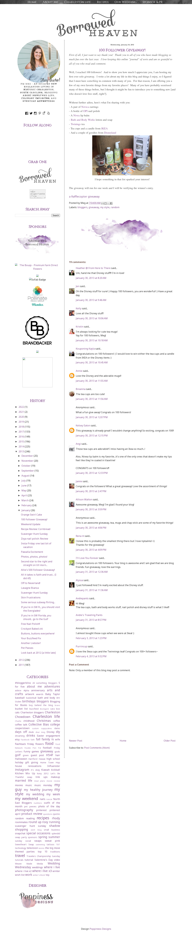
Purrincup (81, 646)
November (27, 460)
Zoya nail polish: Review (34, 538)
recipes (43, 817)
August (25, 475)
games (35, 751)
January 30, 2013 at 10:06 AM (92, 318)
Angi (78, 443)
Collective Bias (38, 724)
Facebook (25, 739)
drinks (30, 735)
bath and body (46, 697)
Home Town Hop (50, 762)
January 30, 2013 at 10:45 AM (92, 362)
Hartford (32, 758)
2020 (22, 416)
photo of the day (49, 806)
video (57, 859)
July (23, 480)
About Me (50, 2)
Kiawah (45, 769)
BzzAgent (44, 708)
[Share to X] (108, 203)
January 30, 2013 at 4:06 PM (91, 527)
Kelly (78, 308)
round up (34, 822)
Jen (77, 286)
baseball (20, 697)
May (24, 490)
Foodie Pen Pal (33, 747)
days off (21, 732)
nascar (49, 799)
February (26, 505)
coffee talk (21, 724)
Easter (40, 735)
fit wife (55, 739)
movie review (53, 781)
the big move (52, 848)
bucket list (21, 708)
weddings (37, 867)
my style (105, 207)
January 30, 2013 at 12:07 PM (92, 417)
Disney (50, 732)
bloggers (82, 207)
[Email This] (102, 203)
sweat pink (52, 840)
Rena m (80, 536)
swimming (40, 844)
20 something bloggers (44, 683)
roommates (21, 822)
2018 (22, 426)
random (115, 207)
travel (20, 855)
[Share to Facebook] (111, 203)
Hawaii (42, 758)
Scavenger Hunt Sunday (34, 533)
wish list (20, 874)
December (27, 455)
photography (24, 810)
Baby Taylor (52, 694)
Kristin (79, 326)
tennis (41, 848)
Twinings (76, 124)
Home (32, 2)
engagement (53, 735)
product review (31, 814)
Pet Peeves (27, 648)
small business (52, 829)
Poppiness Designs (100, 928)
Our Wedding (125, 2)
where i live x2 (23, 871)
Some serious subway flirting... (38, 602)
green (26, 755)
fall (38, 739)
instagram (22, 770)
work (28, 875)
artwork (29, 694)
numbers (38, 803)
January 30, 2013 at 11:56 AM (92, 399)
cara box (55, 708)
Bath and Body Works (83, 119)
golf (18, 755)
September (27, 470)
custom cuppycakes (42, 728)
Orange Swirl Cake (31, 514)
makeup (55, 777)
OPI (85, 111)
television (32, 848)
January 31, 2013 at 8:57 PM (91, 619)
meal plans (39, 781)
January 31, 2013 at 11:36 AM (92, 590)
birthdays (28, 701)
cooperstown (22, 728)
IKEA (104, 128)
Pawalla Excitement (32, 551)
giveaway (94, 207)
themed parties (25, 851)
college (55, 724)
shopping (21, 829)
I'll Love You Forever (87, 558)
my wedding (35, 794)
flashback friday (24, 744)
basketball (31, 697)
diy (58, 732)
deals (31, 732)
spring (42, 837)
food (49, 743)
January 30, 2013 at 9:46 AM (91, 300)
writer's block (39, 875)
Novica (85, 107)
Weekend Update (30, 524)
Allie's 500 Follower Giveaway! (38, 570)
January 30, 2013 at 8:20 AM (91, 278)
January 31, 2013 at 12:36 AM (92, 571)
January (26, 510)
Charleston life (77, 2)
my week (53, 794)
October (26, 465)
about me (34, 686)
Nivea (76, 115)
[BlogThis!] (105, 203)
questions (47, 814)
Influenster (53, 766)
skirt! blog (36, 829)
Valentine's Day (43, 859)
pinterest (41, 810)
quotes (56, 814)
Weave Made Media (29, 863)
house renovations (28, 766)
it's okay (35, 769)
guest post (37, 755)
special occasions (38, 833)
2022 (22, 407)
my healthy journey (38, 790)
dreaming (20, 735)
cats (17, 712)
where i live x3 (42, 871)
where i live (52, 867)
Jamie (79, 481)
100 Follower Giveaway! (34, 519)
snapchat (20, 833)
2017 (22, 431)
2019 (22, 421)
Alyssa (79, 580)
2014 (22, 446)
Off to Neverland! (30, 583)
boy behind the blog (41, 705)
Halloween (21, 758)
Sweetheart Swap (24, 844)
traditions (55, 851)
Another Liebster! (31, 643)
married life (23, 780)
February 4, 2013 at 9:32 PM (91, 656)
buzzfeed (34, 708)
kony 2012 (42, 773)
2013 (22, 451)
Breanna (81, 389)
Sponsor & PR (152, 2)
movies (19, 785)
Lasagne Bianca (30, 588)
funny (27, 751)
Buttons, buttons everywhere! (37, 633)
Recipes (102, 2)
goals (57, 751)
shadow (54, 826)
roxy (45, 822)
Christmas (44, 721)
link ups (42, 777)
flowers (39, 744)
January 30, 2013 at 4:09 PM (91, 549)
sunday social (23, 840)
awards (39, 694)
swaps (38, 840)
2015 (22, 441)
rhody (56, 818)
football (47, 747)
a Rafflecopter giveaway (84, 196)
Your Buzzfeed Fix (31, 638)
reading (30, 818)
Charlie (18, 721)
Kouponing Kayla (85, 348)
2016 (22, 436)
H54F (49, 755)
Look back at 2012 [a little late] (38, 652)
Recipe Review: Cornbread (35, 529)
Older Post (170, 740)
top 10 (42, 851)
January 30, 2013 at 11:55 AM (92, 380)
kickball (55, 769)
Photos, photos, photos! (34, 556)
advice (18, 690)
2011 (22, 665)
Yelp (47, 874)
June (24, 485)
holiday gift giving (26, 762)
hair (57, 755)
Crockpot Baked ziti (32, 628)
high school (53, 758)
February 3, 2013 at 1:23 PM (91, 638)
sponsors (32, 837)
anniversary (38, 690)
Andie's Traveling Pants (89, 615)
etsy (17, 739)
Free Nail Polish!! (30, 624)
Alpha (26, 690)
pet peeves (30, 806)
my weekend (26, 798)
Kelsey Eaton (83, 425)
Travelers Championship (39, 856)
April (24, 495)
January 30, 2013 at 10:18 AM (92, 340)
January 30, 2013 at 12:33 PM (92, 473)
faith (33, 739)
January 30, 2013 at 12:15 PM (92, 435)
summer (54, 837)
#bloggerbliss (23, 683)
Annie (79, 370)
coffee (56, 720)
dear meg (40, 732)
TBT (58, 844)
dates (57, 728)
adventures (52, 686)
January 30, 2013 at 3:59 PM (91, 509)
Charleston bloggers (32, 712)
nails (42, 799)
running (54, 822)
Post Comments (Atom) (97, 747)
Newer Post (75, 740)
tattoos (50, 844)
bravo (57, 705)
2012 (22, 660)
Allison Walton (84, 499)
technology (20, 848)
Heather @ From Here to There (93, 268)
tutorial (29, 859)
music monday (43, 785)
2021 (22, 411)
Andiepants (82, 598)
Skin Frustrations (30, 597)
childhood (28, 720)
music (28, 785)
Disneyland (110, 132)
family (46, 739)
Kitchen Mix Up (25, 773)
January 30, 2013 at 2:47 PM (91, 491)
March (25, 500)
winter (56, 871)
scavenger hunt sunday (30, 826)
